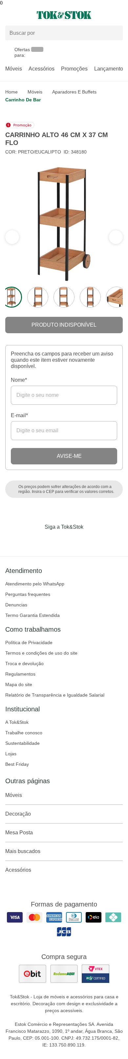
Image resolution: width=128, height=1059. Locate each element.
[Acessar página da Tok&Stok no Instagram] (55, 540)
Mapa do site (18, 684)
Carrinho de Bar (23, 99)
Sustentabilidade (22, 743)
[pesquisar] (115, 33)
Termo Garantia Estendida (32, 615)
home (11, 91)
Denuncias (16, 604)
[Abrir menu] (21, 15)
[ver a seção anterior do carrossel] (116, 237)
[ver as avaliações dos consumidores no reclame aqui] (64, 974)
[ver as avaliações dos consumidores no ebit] (32, 974)
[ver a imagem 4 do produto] (90, 297)
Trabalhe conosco (23, 732)
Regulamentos (20, 674)
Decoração (18, 814)
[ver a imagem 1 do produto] (11, 297)
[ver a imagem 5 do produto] (116, 297)
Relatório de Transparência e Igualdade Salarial (54, 695)
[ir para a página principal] (64, 15)
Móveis (13, 68)
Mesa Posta (19, 832)
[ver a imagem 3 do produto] (64, 297)
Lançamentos (110, 68)
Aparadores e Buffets (74, 91)
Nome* (19, 380)
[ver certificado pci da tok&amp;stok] (95, 974)
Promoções (74, 68)
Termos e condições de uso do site (41, 653)
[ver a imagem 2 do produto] (37, 297)
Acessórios (41, 68)
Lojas (10, 753)
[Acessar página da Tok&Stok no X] (91, 540)
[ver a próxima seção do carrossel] (12, 237)
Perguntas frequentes (27, 594)
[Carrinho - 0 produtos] (119, 15)
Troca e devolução (24, 663)
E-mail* (19, 415)
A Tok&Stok (17, 722)
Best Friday (17, 764)
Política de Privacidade (29, 642)
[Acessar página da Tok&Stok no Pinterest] (73, 540)
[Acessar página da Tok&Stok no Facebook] (36, 540)
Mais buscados (22, 851)
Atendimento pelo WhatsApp (34, 583)
